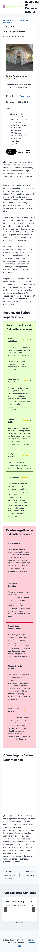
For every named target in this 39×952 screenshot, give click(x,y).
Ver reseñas (20, 151)
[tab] (16, 922)
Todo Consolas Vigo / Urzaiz (8, 875)
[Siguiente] (33, 909)
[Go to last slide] (5, 909)
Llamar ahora (10, 151)
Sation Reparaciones (22, 96)
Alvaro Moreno (11, 36)
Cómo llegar (28, 151)
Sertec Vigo (31, 873)
